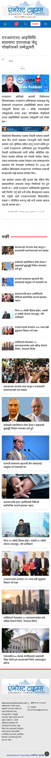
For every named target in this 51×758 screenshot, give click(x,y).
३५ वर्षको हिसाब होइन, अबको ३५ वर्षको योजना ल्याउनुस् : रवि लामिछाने (31, 314)
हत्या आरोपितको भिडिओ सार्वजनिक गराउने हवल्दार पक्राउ (31, 297)
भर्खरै (5, 236)
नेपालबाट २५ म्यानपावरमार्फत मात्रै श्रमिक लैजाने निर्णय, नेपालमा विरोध (31, 345)
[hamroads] (25, 128)
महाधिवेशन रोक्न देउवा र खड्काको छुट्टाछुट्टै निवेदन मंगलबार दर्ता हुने (30, 265)
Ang (11, 60)
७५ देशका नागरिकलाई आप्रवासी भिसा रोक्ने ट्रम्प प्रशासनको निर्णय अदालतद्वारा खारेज (25, 660)
